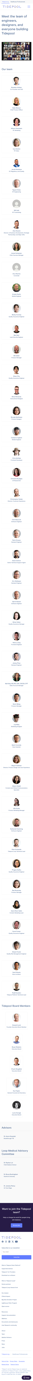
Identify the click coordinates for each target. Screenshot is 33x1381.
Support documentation (9, 1315)
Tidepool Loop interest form (10, 1287)
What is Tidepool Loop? (8, 1281)
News (3, 1344)
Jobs (3, 1347)
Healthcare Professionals (20, 1354)
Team (3, 1334)
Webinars (4, 1318)
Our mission (5, 1293)
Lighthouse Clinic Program (9, 1303)
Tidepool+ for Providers (8, 1272)
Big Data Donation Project (9, 1300)
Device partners (6, 1284)
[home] (12, 6)
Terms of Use (5, 1361)
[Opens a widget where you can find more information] (26, 1378)
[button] (29, 6)
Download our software (8, 1275)
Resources (5, 1312)
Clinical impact (6, 1296)
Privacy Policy (13, 1361)
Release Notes (5, 1364)
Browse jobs (16, 1225)
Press (3, 1341)
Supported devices (7, 1269)
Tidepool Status (14, 1364)
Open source (5, 1306)
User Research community (9, 1325)
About (3, 1331)
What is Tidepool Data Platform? (11, 1265)
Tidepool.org (5, 1354)
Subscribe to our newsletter (11, 1248)
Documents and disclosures (10, 1322)
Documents (22, 1361)
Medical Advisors (7, 1337)
